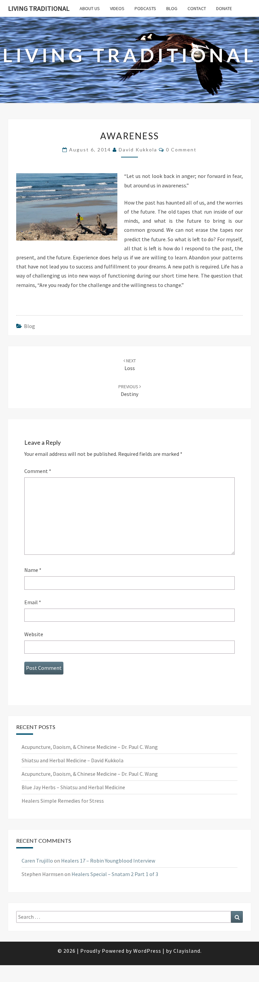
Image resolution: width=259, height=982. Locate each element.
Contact (197, 8)
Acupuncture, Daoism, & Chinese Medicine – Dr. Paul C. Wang (90, 746)
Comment (37, 471)
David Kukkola (138, 149)
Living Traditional (38, 8)
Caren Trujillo (37, 860)
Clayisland (186, 950)
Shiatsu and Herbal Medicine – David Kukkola (72, 760)
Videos (117, 8)
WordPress (147, 950)
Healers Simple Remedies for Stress (63, 800)
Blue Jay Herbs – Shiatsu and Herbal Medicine (73, 787)
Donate (224, 8)
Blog (171, 8)
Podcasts (145, 8)
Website (33, 634)
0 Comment (181, 149)
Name (32, 570)
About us (90, 8)
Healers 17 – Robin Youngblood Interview (108, 860)
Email (32, 602)
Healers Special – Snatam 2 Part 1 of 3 (114, 874)
